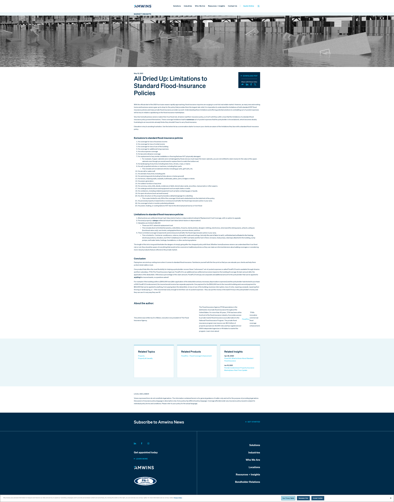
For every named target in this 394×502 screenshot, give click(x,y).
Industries (188, 6)
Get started (254, 422)
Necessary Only (303, 498)
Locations (254, 467)
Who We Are (200, 6)
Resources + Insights (216, 6)
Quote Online (248, 6)
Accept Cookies (318, 498)
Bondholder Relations (247, 481)
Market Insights (142, 14)
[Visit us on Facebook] (144, 443)
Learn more (142, 459)
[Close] (390, 498)
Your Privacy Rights (288, 498)
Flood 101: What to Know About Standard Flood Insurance (238, 359)
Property (141, 356)
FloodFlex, (246, 319)
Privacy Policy (178, 498)
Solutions (177, 6)
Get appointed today (146, 452)
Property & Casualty (145, 358)
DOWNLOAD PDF (250, 76)
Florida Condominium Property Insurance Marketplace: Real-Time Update (239, 369)
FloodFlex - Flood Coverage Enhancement (196, 356)
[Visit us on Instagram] (150, 443)
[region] (197, 498)
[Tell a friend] (242, 84)
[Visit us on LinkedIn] (137, 443)
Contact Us (232, 6)
